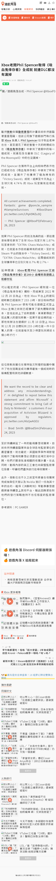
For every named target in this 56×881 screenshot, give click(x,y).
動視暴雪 (32, 636)
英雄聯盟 (15, 17)
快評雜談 (40, 9)
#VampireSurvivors (16, 209)
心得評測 (17, 9)
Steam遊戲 (40, 17)
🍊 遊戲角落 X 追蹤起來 (21, 560)
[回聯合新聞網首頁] (2, 4)
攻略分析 (5, 9)
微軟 (21, 638)
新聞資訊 (28, 9)
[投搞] (41, 2)
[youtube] (45, 2)
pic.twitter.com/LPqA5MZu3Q (22, 214)
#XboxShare (44, 209)
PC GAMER (21, 507)
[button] (53, 2)
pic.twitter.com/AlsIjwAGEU (21, 421)
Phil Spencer (18, 636)
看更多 (28, 770)
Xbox (6, 636)
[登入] (49, 3)
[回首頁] (8, 4)
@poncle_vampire (40, 205)
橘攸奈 (27, 17)
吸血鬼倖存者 (9, 638)
